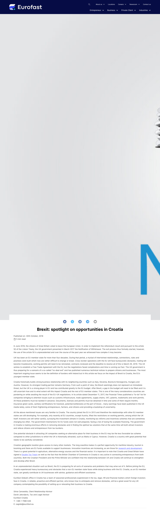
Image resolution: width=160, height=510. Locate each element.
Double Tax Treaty (30, 455)
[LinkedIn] (80, 321)
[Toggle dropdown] (103, 10)
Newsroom (133, 4)
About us (99, 4)
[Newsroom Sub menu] (139, 4)
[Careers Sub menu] (125, 4)
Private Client (127, 10)
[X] (72, 321)
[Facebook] (64, 321)
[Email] (95, 321)
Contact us (147, 4)
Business (111, 10)
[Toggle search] (89, 4)
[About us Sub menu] (104, 4)
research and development (130, 448)
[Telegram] (87, 321)
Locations (111, 4)
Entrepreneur (95, 10)
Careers (121, 4)
